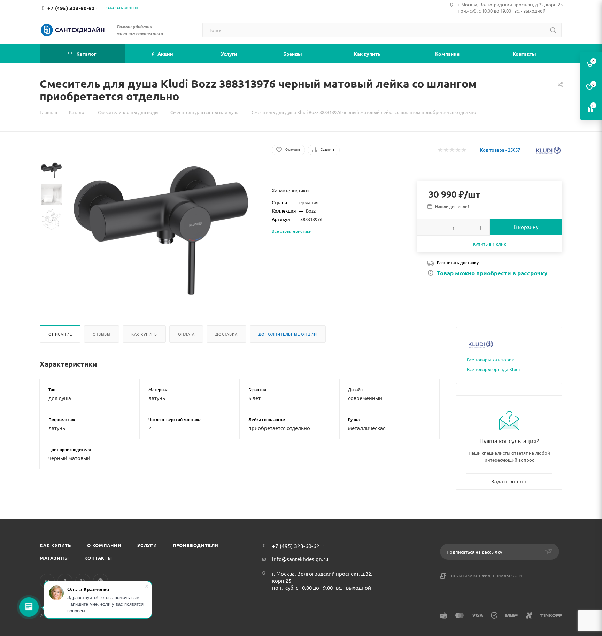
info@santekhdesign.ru (300, 558)
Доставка (226, 334)
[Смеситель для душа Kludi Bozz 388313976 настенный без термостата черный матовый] (161, 230)
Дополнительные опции (287, 334)
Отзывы (101, 334)
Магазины (54, 558)
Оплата (186, 334)
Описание (60, 334)
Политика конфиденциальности (486, 575)
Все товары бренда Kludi (493, 369)
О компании (104, 545)
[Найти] (553, 30)
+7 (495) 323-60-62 (295, 546)
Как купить (144, 334)
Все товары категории (491, 359)
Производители (195, 545)
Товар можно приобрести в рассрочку (492, 273)
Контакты (98, 558)
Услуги (147, 545)
